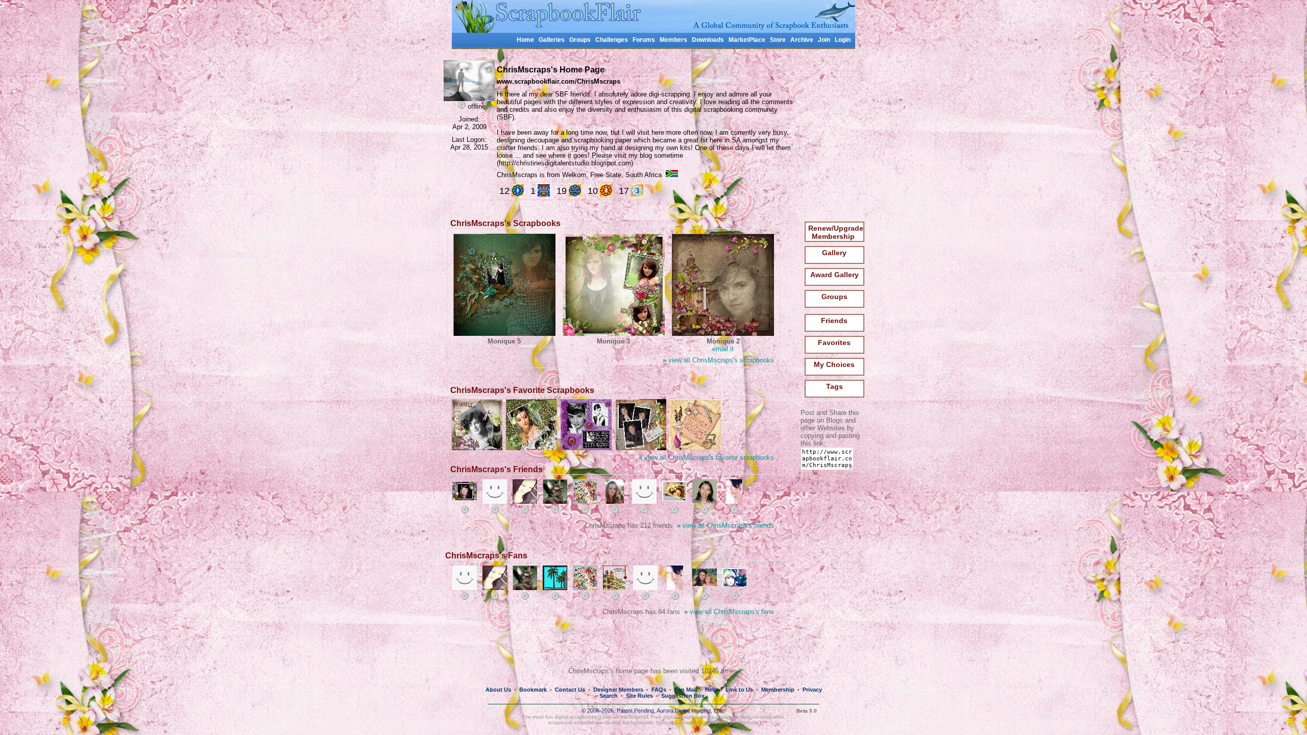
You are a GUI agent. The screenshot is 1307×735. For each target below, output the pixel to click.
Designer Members (618, 690)
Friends (834, 320)
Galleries (552, 39)
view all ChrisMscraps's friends (725, 525)
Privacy (812, 690)
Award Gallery (834, 275)
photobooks (744, 722)
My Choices (834, 364)
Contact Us (570, 690)
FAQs (658, 690)
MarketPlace (747, 39)
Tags (834, 386)
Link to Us (739, 690)
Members (673, 39)
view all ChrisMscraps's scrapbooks (718, 360)
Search (608, 696)
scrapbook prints (698, 722)
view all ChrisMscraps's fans (729, 612)
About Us (498, 690)
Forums (644, 39)
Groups (580, 39)
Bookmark (533, 690)
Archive (801, 39)
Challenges (611, 39)
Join (824, 39)
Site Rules (639, 696)
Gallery (834, 253)
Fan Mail (685, 690)
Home (525, 39)
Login (843, 39)
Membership (777, 690)
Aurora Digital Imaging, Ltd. (690, 710)
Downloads (708, 39)
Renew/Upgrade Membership (835, 232)
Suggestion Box (683, 696)
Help (711, 690)
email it (723, 349)
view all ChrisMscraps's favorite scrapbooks (706, 457)
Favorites (834, 342)
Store (778, 39)
